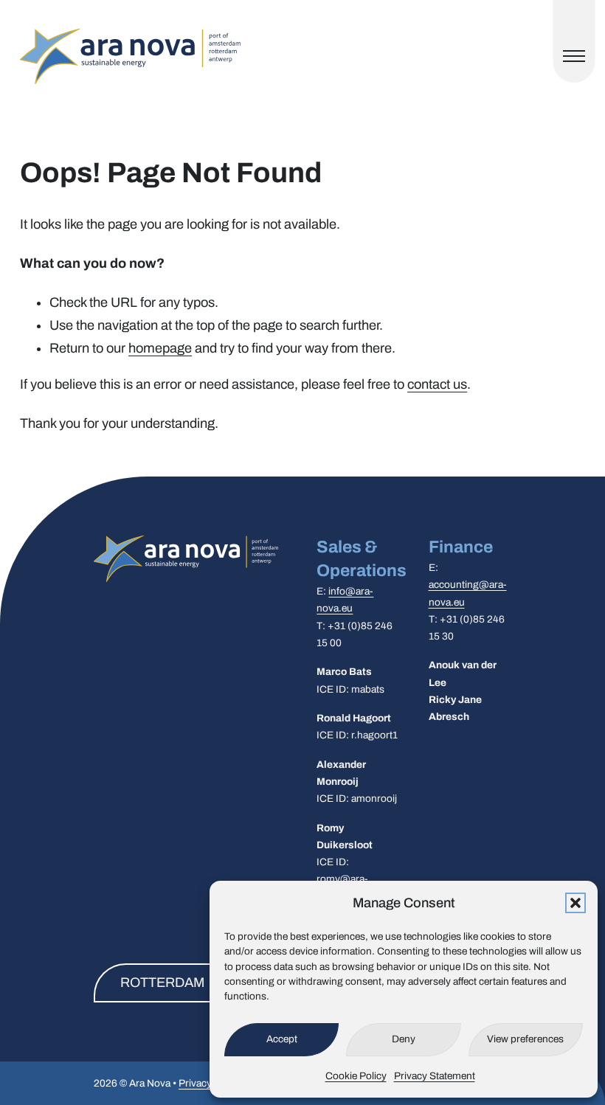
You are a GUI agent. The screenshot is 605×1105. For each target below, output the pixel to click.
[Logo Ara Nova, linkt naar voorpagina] (130, 56)
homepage (160, 348)
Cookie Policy (356, 1075)
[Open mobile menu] (574, 56)
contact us (437, 384)
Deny (403, 1039)
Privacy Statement (434, 1075)
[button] (575, 903)
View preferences (525, 1039)
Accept (281, 1039)
